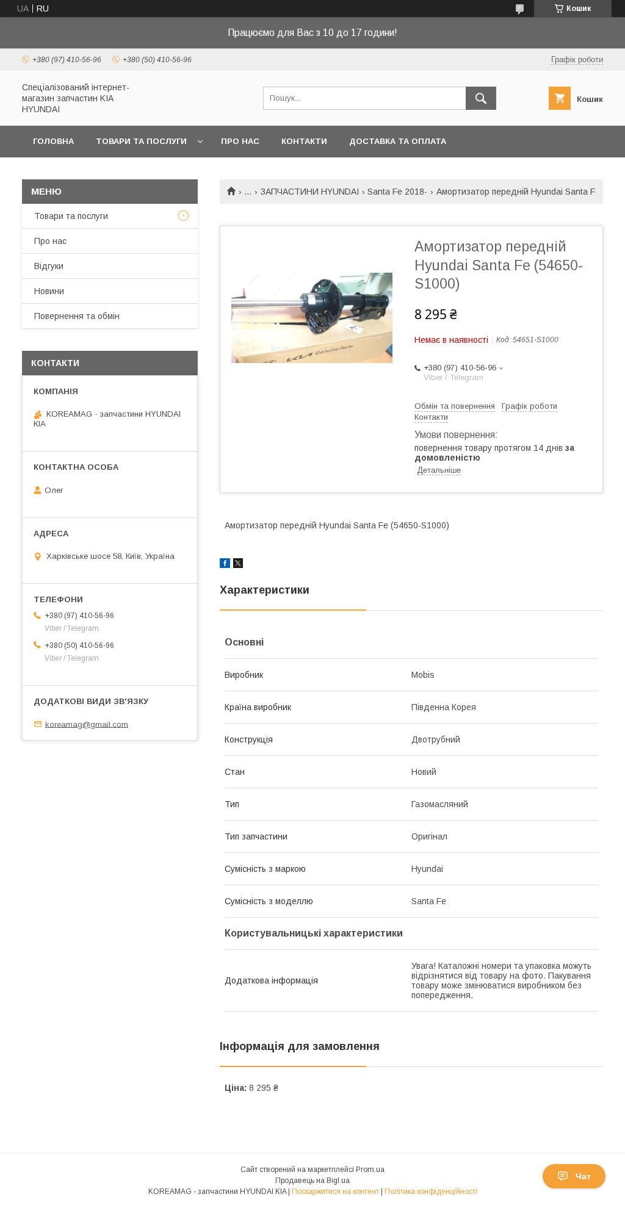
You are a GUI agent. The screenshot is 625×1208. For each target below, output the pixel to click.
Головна (53, 141)
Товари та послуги (141, 141)
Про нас (240, 141)
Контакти (304, 141)
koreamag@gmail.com (86, 723)
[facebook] (225, 565)
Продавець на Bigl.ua (312, 1180)
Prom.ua (370, 1169)
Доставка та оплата (397, 141)
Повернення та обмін (77, 316)
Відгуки (48, 266)
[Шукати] (481, 98)
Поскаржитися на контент (335, 1191)
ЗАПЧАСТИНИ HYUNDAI (310, 191)
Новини (49, 291)
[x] (238, 565)
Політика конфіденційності (431, 1191)
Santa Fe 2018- (397, 191)
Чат (583, 1176)
